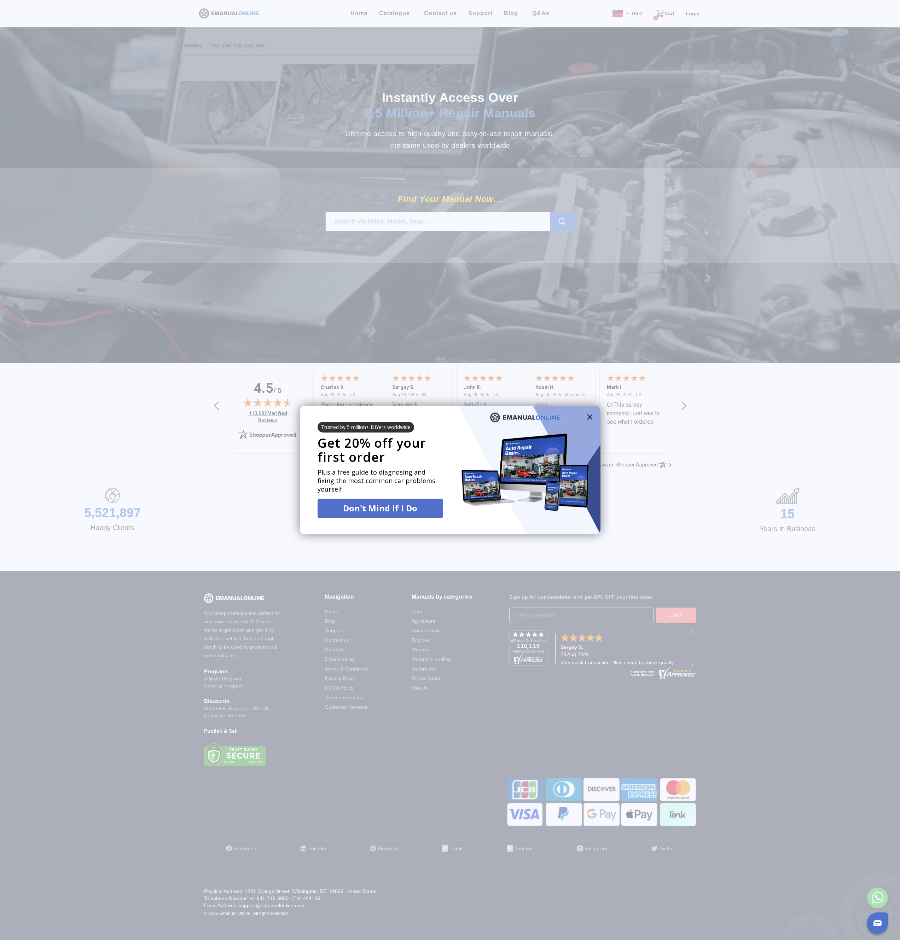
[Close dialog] (590, 417)
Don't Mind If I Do (380, 508)
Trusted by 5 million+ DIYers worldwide (366, 427)
